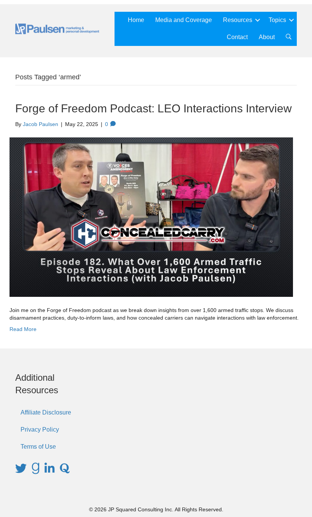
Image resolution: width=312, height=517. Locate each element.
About (267, 37)
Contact (237, 37)
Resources (237, 20)
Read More (23, 329)
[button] (257, 20)
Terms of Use (38, 446)
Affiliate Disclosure (46, 412)
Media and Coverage (183, 20)
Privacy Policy (40, 429)
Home (136, 20)
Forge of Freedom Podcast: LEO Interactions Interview (153, 108)
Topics (277, 20)
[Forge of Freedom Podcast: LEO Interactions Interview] (151, 217)
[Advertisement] (255, 409)
